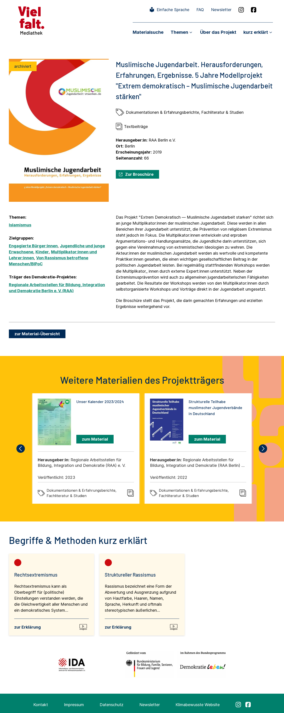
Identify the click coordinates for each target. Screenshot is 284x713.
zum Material (95, 439)
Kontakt (40, 704)
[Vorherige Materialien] (20, 448)
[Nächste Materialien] (263, 448)
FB (253, 9)
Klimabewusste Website (198, 704)
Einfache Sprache (173, 9)
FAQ (200, 9)
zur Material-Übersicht (37, 334)
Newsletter (221, 9)
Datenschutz (111, 704)
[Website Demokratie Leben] (201, 664)
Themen (179, 32)
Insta (241, 9)
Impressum (74, 704)
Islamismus (20, 225)
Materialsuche (148, 32)
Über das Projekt (218, 32)
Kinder (42, 252)
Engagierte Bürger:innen (33, 246)
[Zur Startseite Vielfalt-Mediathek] (31, 20)
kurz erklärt (255, 32)
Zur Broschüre (139, 174)
